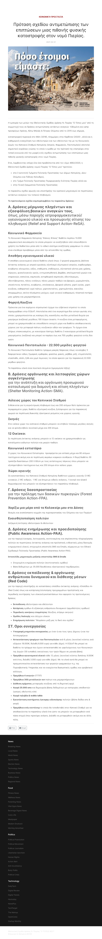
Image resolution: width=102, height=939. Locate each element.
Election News (14, 764)
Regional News (14, 781)
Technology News (15, 768)
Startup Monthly (14, 921)
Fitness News (13, 793)
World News (13, 755)
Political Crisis (13, 875)
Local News (13, 751)
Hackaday (12, 899)
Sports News (13, 760)
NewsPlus (12, 904)
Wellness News (14, 797)
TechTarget (12, 908)
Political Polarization (16, 840)
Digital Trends (13, 895)
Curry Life (12, 815)
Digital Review (14, 890)
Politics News (13, 777)
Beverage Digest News (17, 810)
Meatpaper (12, 819)
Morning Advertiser (16, 828)
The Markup (13, 912)
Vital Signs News (15, 806)
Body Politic (13, 870)
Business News (14, 773)
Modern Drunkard (15, 824)
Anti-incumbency (15, 866)
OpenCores (12, 917)
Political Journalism (16, 848)
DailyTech (12, 886)
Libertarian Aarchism (16, 853)
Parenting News (14, 802)
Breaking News (14, 746)
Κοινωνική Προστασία (51, 17)
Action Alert (12, 861)
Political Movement (15, 844)
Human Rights (13, 857)
